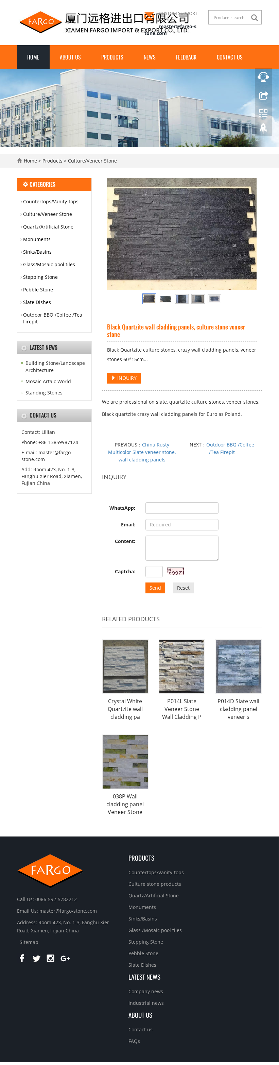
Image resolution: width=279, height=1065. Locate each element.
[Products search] (256, 17)
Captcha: (125, 571)
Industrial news (146, 1003)
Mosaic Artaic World (48, 381)
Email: (128, 524)
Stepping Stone (40, 277)
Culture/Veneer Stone (92, 160)
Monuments (37, 239)
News (150, 57)
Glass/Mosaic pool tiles (49, 264)
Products (112, 57)
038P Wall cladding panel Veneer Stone (125, 804)
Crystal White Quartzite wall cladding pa (125, 709)
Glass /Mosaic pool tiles (155, 930)
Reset (183, 588)
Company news (145, 991)
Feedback (186, 57)
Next (247, 234)
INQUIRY (126, 378)
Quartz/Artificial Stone (48, 226)
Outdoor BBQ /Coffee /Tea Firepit (52, 318)
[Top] (263, 130)
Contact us (230, 57)
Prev (115, 234)
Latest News (144, 976)
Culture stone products (154, 884)
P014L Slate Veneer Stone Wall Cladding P (182, 709)
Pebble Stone (38, 289)
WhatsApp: (122, 508)
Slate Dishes (37, 302)
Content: (125, 541)
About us (70, 57)
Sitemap (29, 942)
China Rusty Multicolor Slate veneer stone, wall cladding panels (142, 452)
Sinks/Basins (37, 252)
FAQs (134, 1041)
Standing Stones (44, 392)
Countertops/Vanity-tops (51, 201)
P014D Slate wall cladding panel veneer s (238, 709)
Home (33, 57)
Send (155, 588)
